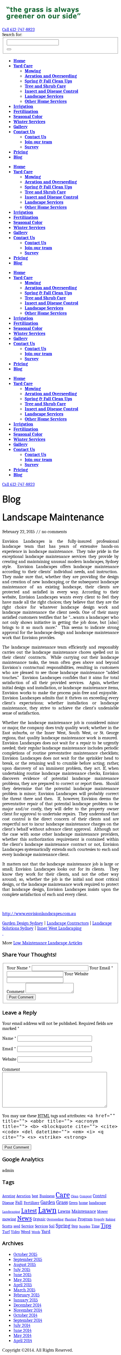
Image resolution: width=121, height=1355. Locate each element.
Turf (6, 1231)
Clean (75, 1196)
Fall (19, 1202)
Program (85, 1219)
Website (9, 1059)
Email (9, 1048)
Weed (25, 1231)
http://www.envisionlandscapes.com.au (39, 913)
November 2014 (28, 1310)
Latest (29, 1210)
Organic (39, 1219)
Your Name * (19, 968)
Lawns (64, 1211)
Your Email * (101, 968)
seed (17, 1226)
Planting (71, 1219)
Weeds (36, 1232)
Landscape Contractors (68, 923)
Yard (45, 1231)
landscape (97, 1202)
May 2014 (23, 1335)
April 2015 (23, 1284)
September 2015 (28, 1259)
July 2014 (22, 1325)
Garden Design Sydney (22, 923)
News (24, 1218)
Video (15, 1232)
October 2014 (25, 1315)
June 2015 (23, 1274)
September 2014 (28, 1320)
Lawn (47, 1210)
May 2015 (23, 1279)
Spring (63, 1225)
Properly (99, 1219)
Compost (86, 1196)
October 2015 (25, 1254)
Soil (52, 1226)
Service (27, 1226)
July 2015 (22, 1269)
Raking (110, 1219)
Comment (15, 991)
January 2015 (26, 1300)
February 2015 (27, 1295)
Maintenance (83, 1211)
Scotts (7, 1226)
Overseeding (55, 1219)
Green (73, 1203)
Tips (106, 1225)
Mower (102, 1211)
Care (63, 1195)
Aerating (8, 1196)
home (83, 1203)
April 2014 (23, 1340)
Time (95, 1226)
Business (47, 1195)
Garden (48, 1202)
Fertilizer (31, 1202)
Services (41, 1226)
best (35, 1196)
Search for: (12, 34)
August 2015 (25, 1264)
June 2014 (23, 1330)
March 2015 (24, 1289)
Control (99, 1195)
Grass (62, 1202)
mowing (9, 1219)
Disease (8, 1202)
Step (74, 1226)
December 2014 (27, 1305)
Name (9, 1038)
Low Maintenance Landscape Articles (47, 942)
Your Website (76, 973)
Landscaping (11, 1212)
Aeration (23, 1196)
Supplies (84, 1226)
